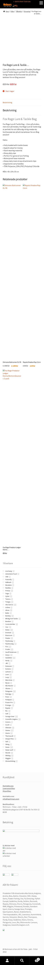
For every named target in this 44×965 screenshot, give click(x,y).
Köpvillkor (7, 791)
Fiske (12, 11)
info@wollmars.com (11, 799)
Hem (7, 11)
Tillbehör (19, 11)
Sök (22, 960)
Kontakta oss (8, 786)
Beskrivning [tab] (7, 102)
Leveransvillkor (9, 788)
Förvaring (27, 11)
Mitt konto (7, 960)
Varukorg (34, 958)
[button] (41, 2)
